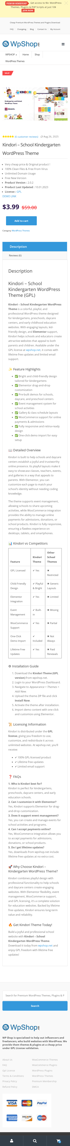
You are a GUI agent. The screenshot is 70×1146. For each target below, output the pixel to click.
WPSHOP (10, 54)
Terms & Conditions (13, 1075)
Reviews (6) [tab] (15, 255)
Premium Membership (44, 1081)
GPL (19, 191)
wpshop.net (33, 350)
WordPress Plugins (42, 1070)
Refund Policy (9, 1086)
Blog (32, 29)
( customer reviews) (26, 136)
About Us (7, 1059)
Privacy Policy (9, 1081)
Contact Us (42, 29)
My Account (55, 29)
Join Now (28, 10)
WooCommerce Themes (45, 1059)
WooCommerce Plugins (44, 1065)
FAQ (12, 29)
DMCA (35, 1086)
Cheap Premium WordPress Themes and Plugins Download (35, 22)
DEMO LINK (9, 196)
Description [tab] (18, 247)
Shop (37, 54)
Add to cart (21, 220)
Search (35, 1005)
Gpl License (8, 1070)
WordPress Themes (21, 230)
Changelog (21, 29)
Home (25, 54)
